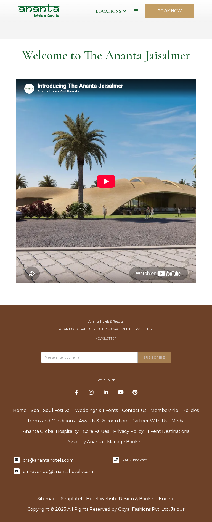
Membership (164, 410)
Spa (35, 410)
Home (19, 410)
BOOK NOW (169, 11)
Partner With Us (149, 420)
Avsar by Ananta (85, 441)
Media (178, 420)
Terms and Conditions (51, 420)
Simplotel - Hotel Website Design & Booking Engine (117, 498)
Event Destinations (168, 431)
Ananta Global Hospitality (51, 431)
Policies (190, 410)
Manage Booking (126, 441)
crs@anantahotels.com (48, 460)
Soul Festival (57, 410)
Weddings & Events (96, 410)
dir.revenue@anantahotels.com (58, 471)
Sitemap (46, 498)
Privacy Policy (128, 431)
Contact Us (134, 410)
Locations (108, 11)
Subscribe (154, 357)
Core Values (96, 431)
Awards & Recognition (103, 420)
